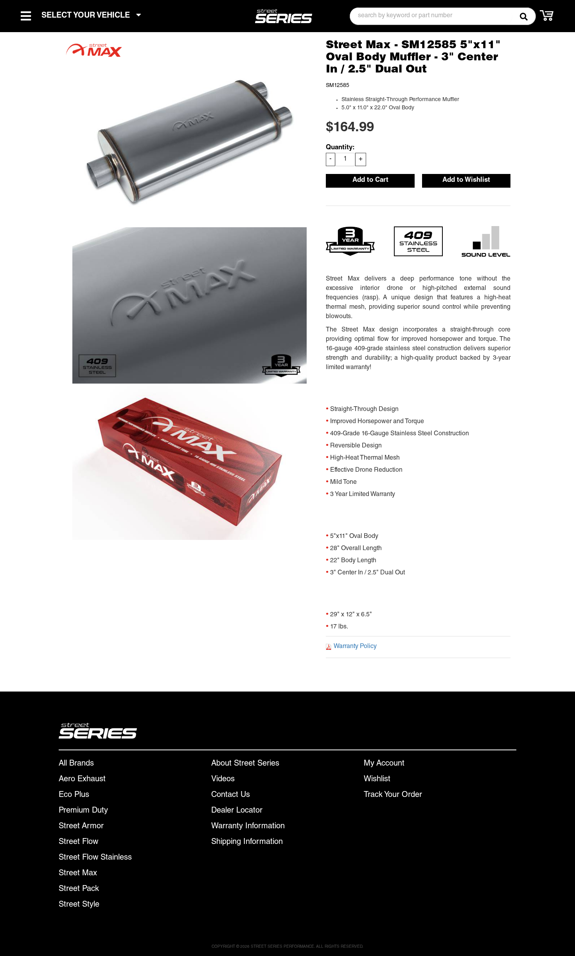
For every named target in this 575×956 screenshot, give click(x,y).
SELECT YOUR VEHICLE (86, 16)
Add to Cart (370, 180)
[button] (443, 16)
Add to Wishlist (466, 180)
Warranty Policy (355, 647)
